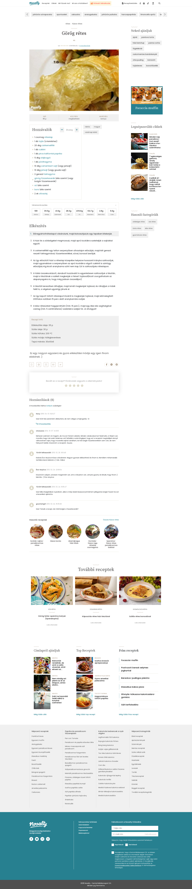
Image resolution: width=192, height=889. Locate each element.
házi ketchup (138, 43)
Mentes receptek (138, 748)
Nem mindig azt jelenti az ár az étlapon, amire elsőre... (59, 682)
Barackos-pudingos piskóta (135, 678)
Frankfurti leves (37, 736)
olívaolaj (43, 193)
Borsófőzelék (36, 764)
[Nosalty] (34, 3)
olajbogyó (46, 157)
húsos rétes (77, 23)
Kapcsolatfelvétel (85, 827)
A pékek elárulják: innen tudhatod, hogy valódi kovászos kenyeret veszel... (155, 184)
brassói (98, 658)
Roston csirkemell (38, 784)
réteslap (48, 137)
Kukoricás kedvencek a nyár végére (111, 732)
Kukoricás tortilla (104, 779)
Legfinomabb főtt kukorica (108, 737)
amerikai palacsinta (102, 676)
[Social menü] (144, 3)
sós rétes (152, 222)
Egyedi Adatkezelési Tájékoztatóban (128, 865)
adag (70, 130)
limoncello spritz (148, 14)
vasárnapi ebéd (91, 132)
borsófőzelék (152, 65)
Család (152, 154)
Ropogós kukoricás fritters (108, 741)
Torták (134, 772)
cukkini (42, 149)
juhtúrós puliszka (109, 14)
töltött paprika (101, 694)
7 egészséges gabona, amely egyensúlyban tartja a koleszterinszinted (155, 162)
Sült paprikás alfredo (73, 792)
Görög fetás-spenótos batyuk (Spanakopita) (52, 617)
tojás (41, 141)
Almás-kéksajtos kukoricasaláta (110, 791)
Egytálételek (136, 764)
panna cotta (154, 43)
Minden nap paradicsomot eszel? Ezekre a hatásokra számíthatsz (155, 142)
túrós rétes (137, 228)
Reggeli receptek (138, 788)
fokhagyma (49, 174)
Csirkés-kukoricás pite (106, 783)
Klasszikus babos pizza (132, 687)
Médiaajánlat (84, 833)
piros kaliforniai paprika (50, 153)
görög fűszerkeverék (44, 178)
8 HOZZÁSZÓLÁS (84, 46)
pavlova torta (147, 37)
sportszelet (62, 14)
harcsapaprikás (129, 14)
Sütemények (137, 744)
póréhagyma (45, 161)
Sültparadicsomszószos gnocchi (77, 769)
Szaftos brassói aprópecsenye (102, 662)
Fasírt (34, 760)
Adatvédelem (84, 825)
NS (74, 40)
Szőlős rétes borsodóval (140, 616)
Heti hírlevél (133, 844)
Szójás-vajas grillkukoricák (108, 749)
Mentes (55, 658)
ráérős (87, 127)
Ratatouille (69, 804)
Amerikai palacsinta (39, 788)
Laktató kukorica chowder (108, 761)
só (35, 185)
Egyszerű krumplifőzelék (41, 752)
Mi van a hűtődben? (80, 3)
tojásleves (137, 65)
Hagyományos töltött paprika (101, 697)
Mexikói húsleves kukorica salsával (111, 787)
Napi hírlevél (119, 844)
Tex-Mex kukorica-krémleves (109, 753)
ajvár (135, 37)
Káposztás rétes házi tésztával (96, 616)
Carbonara (36, 792)
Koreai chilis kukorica (106, 757)
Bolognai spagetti (38, 772)
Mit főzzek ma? (64, 3)
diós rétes (149, 228)
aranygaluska (91, 14)
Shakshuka (69, 800)
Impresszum (83, 830)
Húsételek (135, 760)
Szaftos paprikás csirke (74, 788)
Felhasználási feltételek (88, 822)
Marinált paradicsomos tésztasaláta (79, 773)
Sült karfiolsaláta (129, 704)
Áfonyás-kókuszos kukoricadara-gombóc (138, 696)
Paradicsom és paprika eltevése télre (79, 742)
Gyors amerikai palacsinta (101, 680)
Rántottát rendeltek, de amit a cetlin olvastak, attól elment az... (58, 665)
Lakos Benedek (52, 625)
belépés (49, 406)
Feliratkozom (150, 834)
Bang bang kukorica (106, 745)
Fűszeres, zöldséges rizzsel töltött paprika (78, 778)
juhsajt (44, 170)
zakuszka (76, 14)
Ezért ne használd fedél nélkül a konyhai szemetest (60, 699)
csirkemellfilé (48, 145)
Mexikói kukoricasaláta (107, 795)
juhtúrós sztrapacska (42, 14)
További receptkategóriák (142, 792)
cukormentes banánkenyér (145, 54)
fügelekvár (137, 48)
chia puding (138, 60)
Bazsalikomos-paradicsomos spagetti (76, 764)
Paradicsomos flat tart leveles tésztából (76, 758)
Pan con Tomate (71, 738)
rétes (67, 23)
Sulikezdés (153, 134)
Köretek (135, 784)
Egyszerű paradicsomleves (42, 748)
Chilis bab (35, 768)
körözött (151, 60)
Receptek (46, 3)
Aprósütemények (138, 740)
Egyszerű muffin (38, 740)
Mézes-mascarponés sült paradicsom (75, 747)
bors (36, 189)
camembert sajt (49, 166)
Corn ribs (101, 765)
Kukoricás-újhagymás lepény (109, 775)
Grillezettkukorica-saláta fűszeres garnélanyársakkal (111, 770)
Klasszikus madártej (39, 756)
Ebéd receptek (137, 736)
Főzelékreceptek (138, 756)
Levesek (135, 768)
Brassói (34, 780)
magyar (97, 127)
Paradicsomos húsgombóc (42, 776)
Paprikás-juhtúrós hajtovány (76, 796)
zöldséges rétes (139, 222)
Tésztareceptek (138, 776)
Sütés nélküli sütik (138, 752)
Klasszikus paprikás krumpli (75, 784)
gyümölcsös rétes (140, 235)
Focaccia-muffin (129, 660)
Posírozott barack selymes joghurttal (134, 669)
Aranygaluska (37, 744)
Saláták (134, 780)
